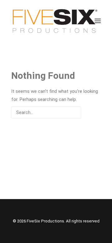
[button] (97, 21)
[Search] (56, 112)
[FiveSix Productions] (55, 20)
